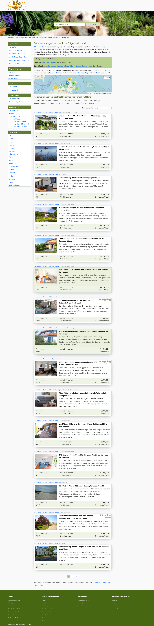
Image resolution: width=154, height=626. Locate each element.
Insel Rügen (16, 119)
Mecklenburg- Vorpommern (18, 102)
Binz (10, 142)
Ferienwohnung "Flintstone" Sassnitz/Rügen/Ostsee (79, 178)
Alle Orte (11, 135)
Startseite (12, 47)
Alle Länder (12, 87)
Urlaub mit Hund (40, 47)
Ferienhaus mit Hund (82, 603)
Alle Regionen (13, 110)
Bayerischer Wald (47, 609)
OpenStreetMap (99, 93)
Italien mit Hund (12, 606)
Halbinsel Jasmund (21, 127)
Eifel (43, 620)
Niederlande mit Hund (14, 609)
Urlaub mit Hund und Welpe (18, 60)
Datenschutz (115, 609)
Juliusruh (13, 148)
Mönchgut (12, 164)
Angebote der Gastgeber (17, 57)
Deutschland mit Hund (14, 600)
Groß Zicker (14, 166)
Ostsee (11, 114)
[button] (77, 89)
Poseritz (11, 169)
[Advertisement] (130, 73)
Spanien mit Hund (12, 615)
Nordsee (44, 603)
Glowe (10, 157)
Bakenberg (14, 154)
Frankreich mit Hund (13, 612)
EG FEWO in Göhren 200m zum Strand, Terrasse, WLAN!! (81, 486)
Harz (43, 618)
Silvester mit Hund (82, 606)
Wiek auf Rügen (14, 185)
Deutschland (13, 90)
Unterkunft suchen (15, 50)
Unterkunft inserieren (16, 64)
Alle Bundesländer (15, 98)
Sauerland (45, 615)
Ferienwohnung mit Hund (84, 600)
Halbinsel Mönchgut (21, 124)
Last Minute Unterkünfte (17, 54)
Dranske (11, 151)
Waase (12, 182)
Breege (11, 145)
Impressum (115, 603)
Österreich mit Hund (13, 603)
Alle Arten (12, 72)
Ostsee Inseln (15, 116)
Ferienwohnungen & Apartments (15, 76)
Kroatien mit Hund (13, 618)
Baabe (10, 139)
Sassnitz (11, 173)
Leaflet (91, 93)
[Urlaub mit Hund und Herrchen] (17, 10)
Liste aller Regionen (117, 606)
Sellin (10, 176)
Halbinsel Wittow (20, 121)
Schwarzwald (46, 612)
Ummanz (11, 179)
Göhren (11, 160)
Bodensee (45, 606)
